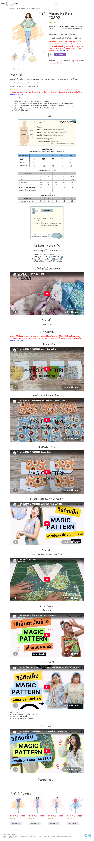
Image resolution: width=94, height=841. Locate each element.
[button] (56, 3)
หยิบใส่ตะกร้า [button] (16, 823)
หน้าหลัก (12, 9)
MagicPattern (57, 63)
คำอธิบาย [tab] (16, 69)
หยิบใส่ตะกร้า (60, 54)
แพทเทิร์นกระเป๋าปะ (60, 50)
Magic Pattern (21, 9)
